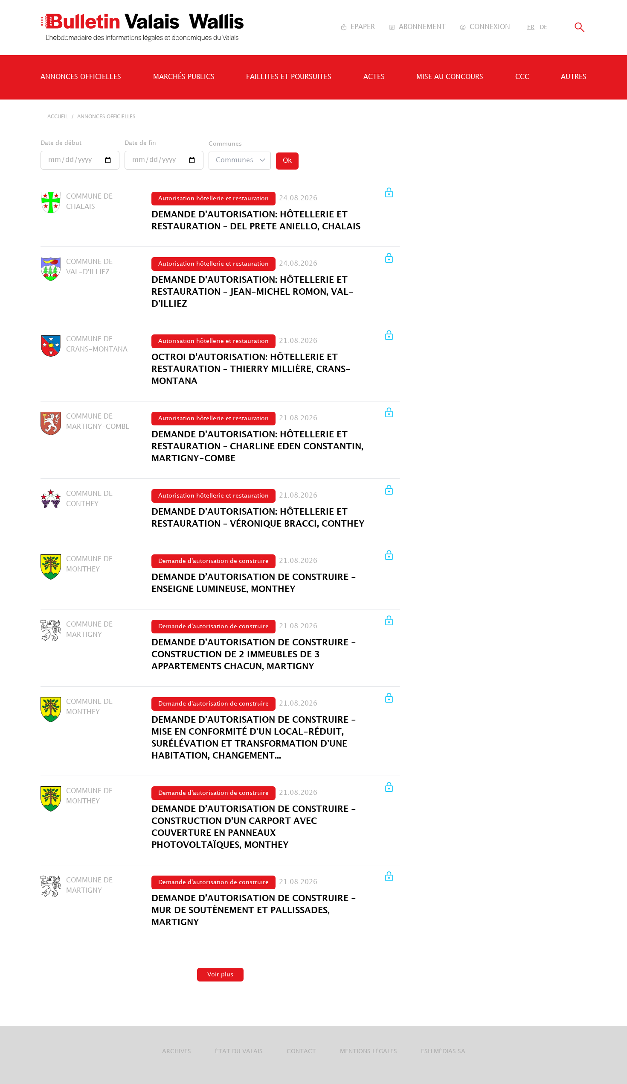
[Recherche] (579, 27)
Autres (573, 77)
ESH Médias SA (443, 1051)
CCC (522, 77)
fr (530, 27)
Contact (301, 1051)
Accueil (57, 116)
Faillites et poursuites (288, 77)
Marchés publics (184, 77)
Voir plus (220, 974)
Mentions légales (368, 1051)
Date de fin (140, 143)
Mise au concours (449, 77)
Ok (287, 161)
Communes (225, 143)
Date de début (61, 143)
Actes (374, 77)
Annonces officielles (81, 77)
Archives (176, 1051)
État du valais (239, 1051)
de (543, 27)
